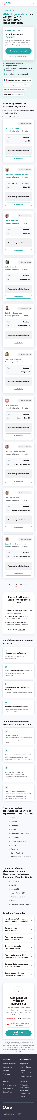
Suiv (26, 585)
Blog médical (24, 1063)
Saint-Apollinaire (17, 853)
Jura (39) (14, 885)
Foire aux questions (9, 1085)
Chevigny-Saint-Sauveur (21, 833)
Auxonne (14, 849)
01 (16, 585)
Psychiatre (6, 1074)
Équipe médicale (25, 1067)
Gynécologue (7, 1067)
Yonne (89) (15, 901)
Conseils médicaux (26, 1076)
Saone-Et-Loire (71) (18, 897)
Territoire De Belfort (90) (21, 905)
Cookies (22, 1096)
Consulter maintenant (18, 51)
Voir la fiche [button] (18, 158)
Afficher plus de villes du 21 (21, 857)
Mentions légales (8, 1114)
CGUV (18, 1114)
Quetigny (15, 837)
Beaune (14, 822)
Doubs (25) (15, 881)
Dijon (13, 818)
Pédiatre (6, 1070)
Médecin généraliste (9, 1063)
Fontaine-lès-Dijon (18, 841)
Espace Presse (8, 1092)
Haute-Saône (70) (18, 893)
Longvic (14, 845)
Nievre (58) (15, 889)
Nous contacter (8, 1088)
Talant (13, 829)
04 (21, 585)
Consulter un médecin (17, 1033)
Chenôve (14, 826)
